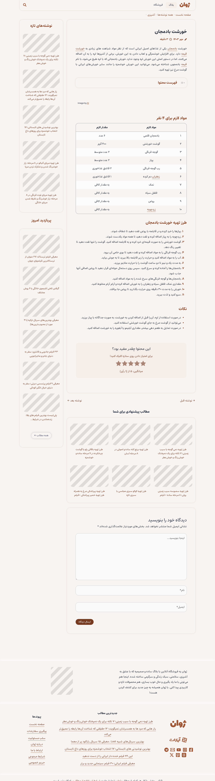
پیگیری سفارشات (37, 731)
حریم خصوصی (37, 763)
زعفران (156, 177)
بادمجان (172, 49)
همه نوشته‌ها (165, 15)
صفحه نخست (183, 15)
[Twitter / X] (172, 755)
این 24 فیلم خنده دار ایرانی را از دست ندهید (107, 756)
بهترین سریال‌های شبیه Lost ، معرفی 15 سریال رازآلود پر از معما (107, 742)
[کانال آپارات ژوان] (178, 740)
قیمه (184, 64)
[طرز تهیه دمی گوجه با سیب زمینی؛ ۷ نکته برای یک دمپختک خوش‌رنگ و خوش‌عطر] (41, 43)
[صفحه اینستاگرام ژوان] (185, 750)
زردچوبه (151, 209)
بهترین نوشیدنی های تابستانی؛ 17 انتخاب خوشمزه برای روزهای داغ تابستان (41, 131)
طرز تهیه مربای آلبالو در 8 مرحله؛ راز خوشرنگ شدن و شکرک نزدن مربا (41, 165)
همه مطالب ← (41, 435)
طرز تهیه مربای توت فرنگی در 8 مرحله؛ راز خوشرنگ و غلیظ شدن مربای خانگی (41, 198)
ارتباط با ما (37, 750)
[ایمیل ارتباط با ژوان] (172, 750)
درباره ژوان (37, 744)
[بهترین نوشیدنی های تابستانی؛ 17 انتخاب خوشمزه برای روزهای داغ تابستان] (41, 114)
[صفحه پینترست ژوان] (178, 755)
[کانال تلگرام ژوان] (166, 750)
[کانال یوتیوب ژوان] (179, 750)
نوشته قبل (187, 400)
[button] (24, 5)
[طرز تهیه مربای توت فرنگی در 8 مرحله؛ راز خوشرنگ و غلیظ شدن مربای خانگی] (41, 182)
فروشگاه (158, 5)
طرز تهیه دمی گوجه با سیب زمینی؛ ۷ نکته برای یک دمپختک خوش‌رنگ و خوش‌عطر (41, 59)
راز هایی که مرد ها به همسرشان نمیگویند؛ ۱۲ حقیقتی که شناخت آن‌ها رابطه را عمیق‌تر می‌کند (41, 95)
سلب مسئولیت (36, 738)
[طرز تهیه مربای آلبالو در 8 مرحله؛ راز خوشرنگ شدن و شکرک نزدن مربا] (41, 150)
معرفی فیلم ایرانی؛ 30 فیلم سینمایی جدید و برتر (107, 763)
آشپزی (151, 15)
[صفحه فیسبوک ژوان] (191, 750)
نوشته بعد (74, 400)
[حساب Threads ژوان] (184, 755)
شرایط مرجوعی (36, 756)
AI (88, 103)
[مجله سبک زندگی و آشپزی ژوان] (185, 5)
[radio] (143, 364)
